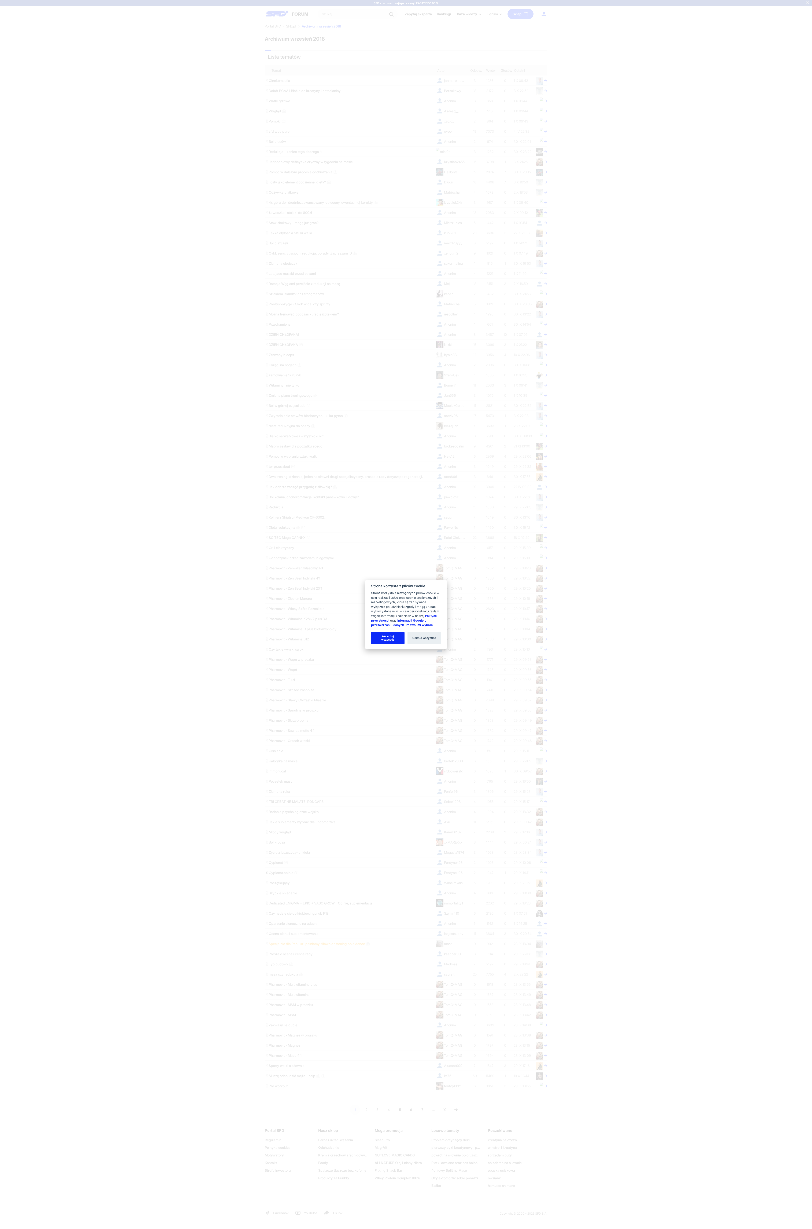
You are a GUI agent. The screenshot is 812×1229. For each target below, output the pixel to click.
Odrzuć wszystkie (424, 638)
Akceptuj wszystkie (388, 637)
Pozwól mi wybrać (419, 625)
